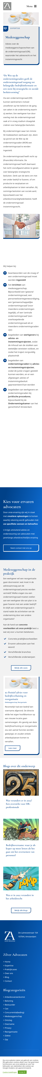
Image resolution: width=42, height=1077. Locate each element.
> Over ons (8, 973)
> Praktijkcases (10, 969)
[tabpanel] (21, 715)
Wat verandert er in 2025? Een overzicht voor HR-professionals (19, 804)
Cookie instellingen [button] (10, 1072)
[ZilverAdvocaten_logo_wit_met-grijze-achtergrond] (7, 3)
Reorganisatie (22, 702)
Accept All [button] (22, 1072)
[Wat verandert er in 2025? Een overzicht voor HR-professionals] (21, 787)
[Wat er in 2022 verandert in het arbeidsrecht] (21, 878)
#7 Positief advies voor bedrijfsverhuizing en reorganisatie (16, 696)
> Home (6, 961)
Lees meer (12, 748)
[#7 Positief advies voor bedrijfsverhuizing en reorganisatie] (21, 683)
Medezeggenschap (11, 702)
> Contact (7, 981)
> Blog (6, 977)
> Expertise (8, 965)
